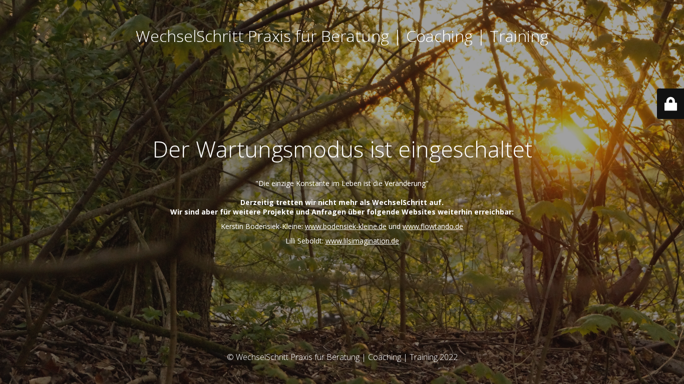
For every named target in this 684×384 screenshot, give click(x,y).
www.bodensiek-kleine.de (346, 226)
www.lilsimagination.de (362, 241)
